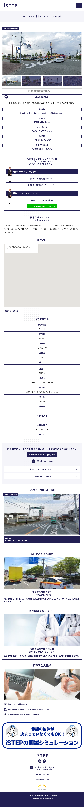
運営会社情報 (36, 798)
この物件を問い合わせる (42, 476)
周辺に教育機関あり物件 (11, 29)
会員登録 (12, 103)
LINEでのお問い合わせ (42, 779)
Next (78, 54)
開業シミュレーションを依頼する (42, 469)
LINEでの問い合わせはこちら (42, 206)
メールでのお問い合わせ (42, 774)
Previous (6, 54)
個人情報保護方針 (47, 798)
